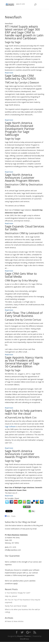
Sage (8, 42)
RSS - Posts (11, 516)
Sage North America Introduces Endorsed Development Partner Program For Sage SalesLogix (19, 129)
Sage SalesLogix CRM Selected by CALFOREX (20, 77)
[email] (16, 502)
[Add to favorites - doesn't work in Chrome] (24, 502)
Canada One (12, 319)
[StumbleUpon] (29, 502)
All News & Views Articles (14, 621)
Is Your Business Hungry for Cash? (17, 593)
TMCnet (9, 82)
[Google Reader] (37, 502)
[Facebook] (11, 502)
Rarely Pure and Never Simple (16, 606)
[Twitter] (7, 502)
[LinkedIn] (42, 502)
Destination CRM (15, 184)
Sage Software (10, 426)
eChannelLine (13, 417)
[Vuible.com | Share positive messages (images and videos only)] (20, 503)
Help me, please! (11, 596)
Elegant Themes (24, 636)
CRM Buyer (11, 280)
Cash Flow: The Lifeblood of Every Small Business (24, 314)
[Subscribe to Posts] (5, 516)
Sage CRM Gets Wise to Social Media (21, 275)
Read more (9, 73)
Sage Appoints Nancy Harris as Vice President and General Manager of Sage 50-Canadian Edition (24, 361)
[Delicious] (33, 502)
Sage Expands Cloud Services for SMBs (24, 227)
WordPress (24, 639)
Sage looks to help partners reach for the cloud (23, 412)
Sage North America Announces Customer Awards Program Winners (22, 178)
